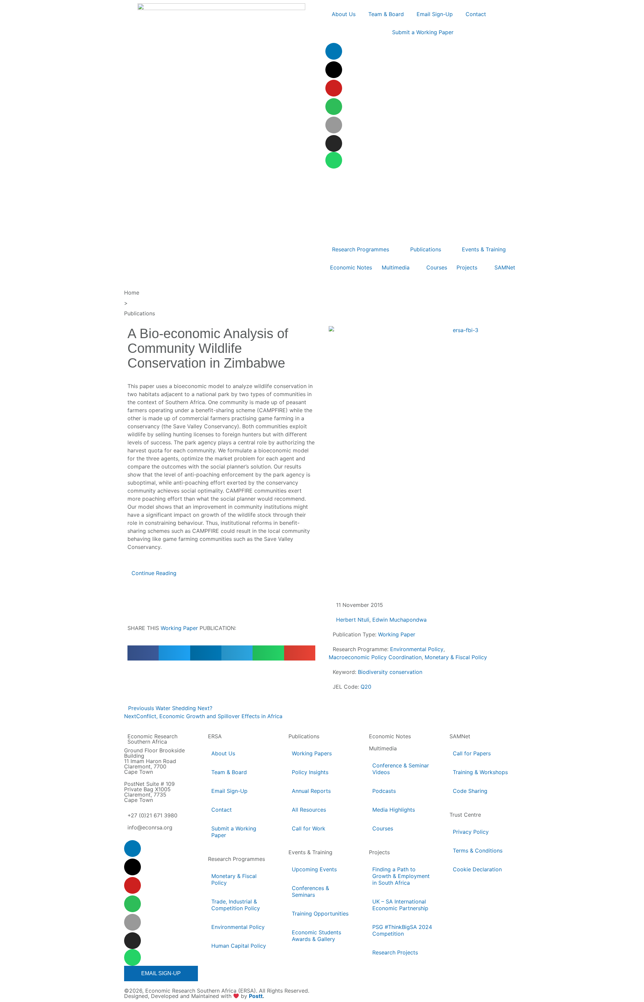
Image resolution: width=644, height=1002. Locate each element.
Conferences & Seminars (310, 891)
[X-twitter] (333, 69)
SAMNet (459, 736)
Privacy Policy (471, 831)
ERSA (215, 736)
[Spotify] (333, 106)
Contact (221, 809)
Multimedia (383, 748)
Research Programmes (236, 859)
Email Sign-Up (229, 791)
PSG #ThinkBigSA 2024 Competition (402, 930)
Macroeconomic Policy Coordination (375, 657)
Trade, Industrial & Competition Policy (235, 905)
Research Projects (395, 952)
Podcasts (384, 791)
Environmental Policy (416, 649)
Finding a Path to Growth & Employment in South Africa (401, 876)
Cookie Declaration (477, 869)
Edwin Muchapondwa (399, 619)
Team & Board (229, 772)
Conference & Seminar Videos (400, 768)
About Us (223, 753)
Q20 (366, 686)
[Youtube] (333, 88)
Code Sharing (470, 791)
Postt (256, 996)
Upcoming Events (314, 869)
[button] (143, 653)
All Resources (309, 809)
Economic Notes (390, 736)
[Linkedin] (333, 51)
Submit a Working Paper (233, 831)
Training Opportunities (320, 913)
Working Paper (179, 628)
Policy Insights (310, 772)
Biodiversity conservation (390, 672)
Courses (382, 828)
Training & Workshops (480, 772)
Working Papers (312, 753)
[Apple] (333, 125)
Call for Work (308, 828)
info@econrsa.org (149, 827)
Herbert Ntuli (352, 619)
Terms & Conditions (477, 850)
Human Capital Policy (238, 945)
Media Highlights (393, 809)
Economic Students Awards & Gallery (316, 935)
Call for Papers (472, 753)
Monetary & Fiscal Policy (456, 657)
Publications (139, 313)
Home (131, 292)
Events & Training (310, 852)
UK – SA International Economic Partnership (400, 905)
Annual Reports (311, 791)
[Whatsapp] (333, 160)
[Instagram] (333, 143)
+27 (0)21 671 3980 (152, 815)
